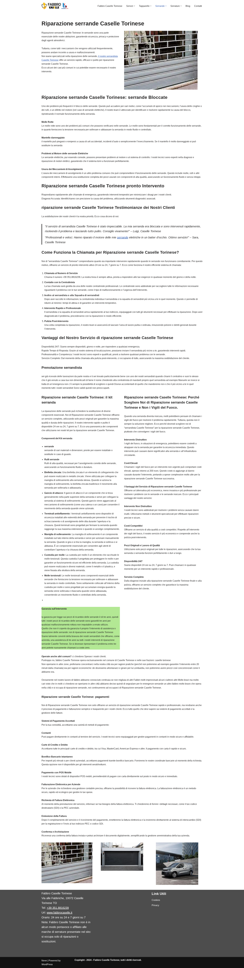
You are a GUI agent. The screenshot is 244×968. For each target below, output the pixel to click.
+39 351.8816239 (58, 907)
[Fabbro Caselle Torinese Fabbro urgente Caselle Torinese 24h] (55, 6)
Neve (44, 960)
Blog (188, 6)
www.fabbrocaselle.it (59, 912)
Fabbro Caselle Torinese (110, 6)
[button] (134, 6)
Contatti (198, 6)
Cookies (156, 900)
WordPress (47, 964)
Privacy (155, 905)
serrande (122, 237)
